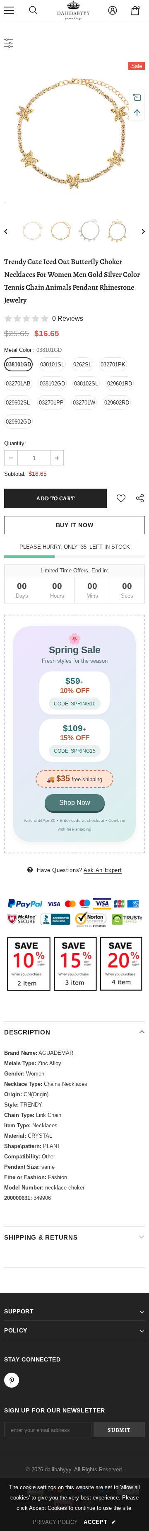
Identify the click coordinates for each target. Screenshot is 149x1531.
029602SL (18, 403)
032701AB (18, 383)
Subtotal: (15, 474)
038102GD (52, 383)
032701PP (51, 403)
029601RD (119, 383)
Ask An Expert (103, 870)
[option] (74, 132)
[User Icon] (112, 10)
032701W (84, 403)
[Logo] (73, 10)
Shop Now (74, 802)
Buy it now (75, 525)
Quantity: (15, 443)
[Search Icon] (33, 10)
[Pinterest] (11, 1380)
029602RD (116, 403)
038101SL (52, 364)
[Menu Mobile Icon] (9, 10)
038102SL (86, 383)
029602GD (18, 422)
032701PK (113, 364)
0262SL (82, 364)
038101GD (18, 364)
